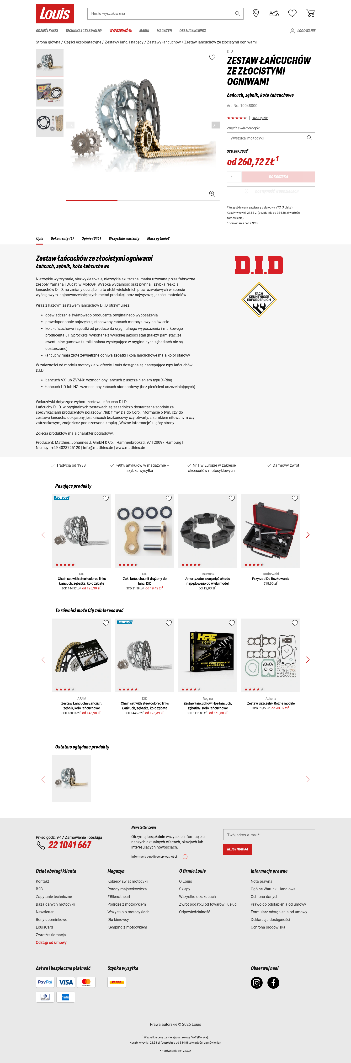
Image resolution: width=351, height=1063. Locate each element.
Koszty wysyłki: (237, 212)
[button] (238, 13)
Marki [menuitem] (144, 31)
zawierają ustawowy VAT (265, 207)
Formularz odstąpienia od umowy (279, 912)
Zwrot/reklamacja (51, 935)
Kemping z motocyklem (127, 927)
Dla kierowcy (118, 919)
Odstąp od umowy (51, 942)
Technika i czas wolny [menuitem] (83, 31)
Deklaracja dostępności (270, 919)
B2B (39, 889)
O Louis (185, 881)
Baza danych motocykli (55, 904)
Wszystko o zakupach (197, 896)
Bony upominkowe (51, 919)
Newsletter (44, 912)
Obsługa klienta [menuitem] (192, 31)
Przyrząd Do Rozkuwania (270, 579)
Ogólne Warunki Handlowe (273, 889)
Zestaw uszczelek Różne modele (271, 703)
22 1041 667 (69, 845)
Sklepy (184, 889)
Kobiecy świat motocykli (127, 881)
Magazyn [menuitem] (164, 31)
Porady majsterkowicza (127, 889)
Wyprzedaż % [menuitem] (120, 31)
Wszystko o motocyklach (128, 912)
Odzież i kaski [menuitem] (47, 31)
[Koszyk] (310, 13)
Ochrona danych (264, 896)
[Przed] (216, 125)
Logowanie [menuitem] (306, 31)
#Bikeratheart (118, 896)
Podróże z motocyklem (126, 904)
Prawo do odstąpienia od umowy (278, 904)
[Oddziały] (256, 13)
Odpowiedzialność (194, 912)
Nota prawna (261, 881)
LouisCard (44, 927)
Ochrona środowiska (268, 927)
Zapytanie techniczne (54, 896)
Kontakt (42, 881)
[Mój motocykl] (274, 13)
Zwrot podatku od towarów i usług (208, 904)
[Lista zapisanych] (292, 13)
